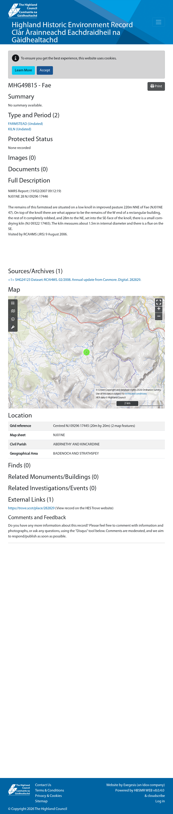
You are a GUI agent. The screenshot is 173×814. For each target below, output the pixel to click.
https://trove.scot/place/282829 (31, 508)
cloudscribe (156, 796)
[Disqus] (86, 603)
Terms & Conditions (49, 790)
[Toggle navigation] (158, 22)
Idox (145, 785)
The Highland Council (51, 809)
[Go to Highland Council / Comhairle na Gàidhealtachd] (22, 9)
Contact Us (43, 785)
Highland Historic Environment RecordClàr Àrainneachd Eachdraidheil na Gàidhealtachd (72, 33)
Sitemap (41, 801)
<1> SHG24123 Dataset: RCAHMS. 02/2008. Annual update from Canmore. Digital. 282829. (74, 280)
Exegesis (129, 785)
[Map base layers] (12, 311)
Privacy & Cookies (48, 796)
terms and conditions (136, 394)
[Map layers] (12, 304)
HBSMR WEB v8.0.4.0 (149, 790)
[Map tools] (12, 328)
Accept (45, 70)
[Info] (12, 320)
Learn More (23, 70)
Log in (160, 801)
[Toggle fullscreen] (158, 302)
